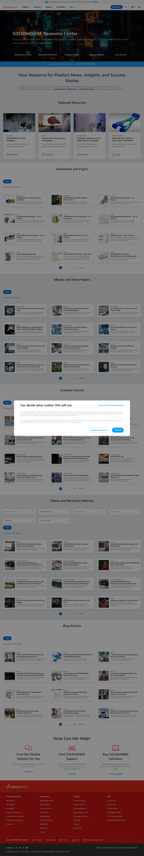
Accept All (117, 430)
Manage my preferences (98, 430)
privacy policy (77, 422)
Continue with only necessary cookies (111, 405)
